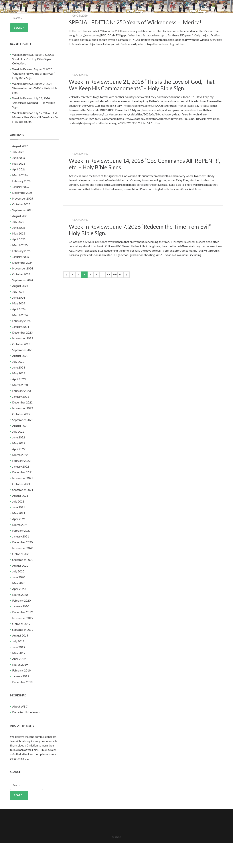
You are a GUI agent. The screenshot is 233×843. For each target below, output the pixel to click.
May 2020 (18, 583)
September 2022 (22, 420)
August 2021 (20, 495)
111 (120, 274)
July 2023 (18, 361)
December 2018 (22, 682)
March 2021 (20, 524)
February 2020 (21, 600)
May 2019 (18, 653)
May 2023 (18, 373)
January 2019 (20, 676)
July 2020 (18, 571)
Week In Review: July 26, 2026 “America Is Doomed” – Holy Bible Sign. (33, 102)
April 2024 (18, 309)
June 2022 (18, 437)
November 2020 (22, 548)
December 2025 (22, 192)
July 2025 (18, 221)
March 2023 (20, 385)
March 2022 (20, 454)
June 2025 (18, 227)
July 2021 (18, 501)
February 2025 (21, 251)
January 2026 (20, 186)
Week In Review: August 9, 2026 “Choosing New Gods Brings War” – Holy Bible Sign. (34, 73)
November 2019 (22, 618)
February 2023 (21, 390)
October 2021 (21, 484)
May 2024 (18, 303)
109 (108, 274)
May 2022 (18, 443)
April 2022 (18, 449)
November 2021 (22, 478)
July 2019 (18, 641)
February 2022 (21, 460)
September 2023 (22, 350)
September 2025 (22, 210)
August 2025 (20, 216)
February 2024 (21, 320)
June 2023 (18, 367)
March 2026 (20, 175)
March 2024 (20, 315)
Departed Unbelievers (26, 712)
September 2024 (22, 280)
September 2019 (22, 629)
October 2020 (21, 554)
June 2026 (18, 157)
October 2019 (21, 623)
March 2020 (20, 594)
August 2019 (20, 635)
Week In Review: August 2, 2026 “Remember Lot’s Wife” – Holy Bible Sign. (34, 88)
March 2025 (20, 245)
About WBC (20, 706)
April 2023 (18, 379)
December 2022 (22, 402)
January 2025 (20, 256)
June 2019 (18, 647)
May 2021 (18, 513)
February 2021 (21, 530)
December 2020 (22, 542)
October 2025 (21, 204)
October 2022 (21, 414)
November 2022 (22, 408)
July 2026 (18, 151)
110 (114, 274)
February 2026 (21, 181)
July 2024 (18, 291)
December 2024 (22, 262)
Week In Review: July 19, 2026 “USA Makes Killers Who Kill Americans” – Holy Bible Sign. (35, 117)
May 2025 (18, 233)
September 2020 (22, 559)
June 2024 (18, 297)
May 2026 (18, 163)
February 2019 (21, 670)
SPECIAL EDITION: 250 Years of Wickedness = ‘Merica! (135, 22)
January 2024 (20, 326)
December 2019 (22, 612)
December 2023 (22, 332)
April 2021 (18, 519)
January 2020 (20, 606)
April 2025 (18, 239)
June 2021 (18, 507)
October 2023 (21, 344)
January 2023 (20, 396)
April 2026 (18, 169)
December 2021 (22, 472)
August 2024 (20, 285)
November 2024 (22, 268)
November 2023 (22, 338)
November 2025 (22, 198)
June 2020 (18, 577)
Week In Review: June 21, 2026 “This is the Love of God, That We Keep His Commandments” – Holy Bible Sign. (142, 84)
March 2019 (20, 664)
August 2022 (20, 425)
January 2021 (20, 536)
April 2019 (18, 658)
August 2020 (20, 565)
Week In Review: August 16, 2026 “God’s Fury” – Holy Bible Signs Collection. (33, 59)
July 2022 (18, 431)
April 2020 (18, 588)
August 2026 (20, 146)
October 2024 (21, 274)
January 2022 (20, 466)
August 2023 (20, 355)
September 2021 (22, 489)
